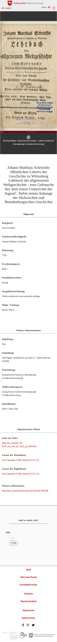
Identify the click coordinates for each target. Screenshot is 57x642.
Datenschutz (28, 618)
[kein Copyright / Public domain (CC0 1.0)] (28, 137)
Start (28, 569)
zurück (8, 8)
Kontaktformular (28, 585)
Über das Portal (28, 577)
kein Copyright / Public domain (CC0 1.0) (20, 460)
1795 (13, 543)
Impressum (28, 610)
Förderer (28, 594)
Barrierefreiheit (28, 601)
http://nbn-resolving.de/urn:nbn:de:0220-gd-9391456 (25, 491)
